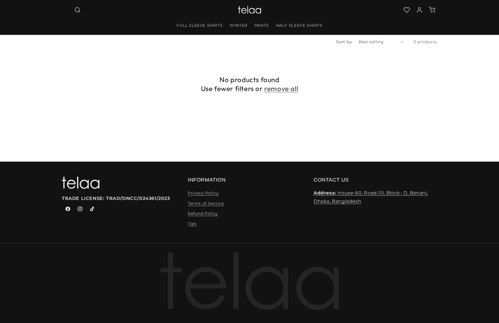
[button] (77, 9)
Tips (192, 223)
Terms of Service (206, 203)
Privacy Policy (203, 193)
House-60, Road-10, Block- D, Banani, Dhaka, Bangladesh (371, 197)
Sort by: (344, 41)
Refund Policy (203, 213)
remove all (281, 88)
